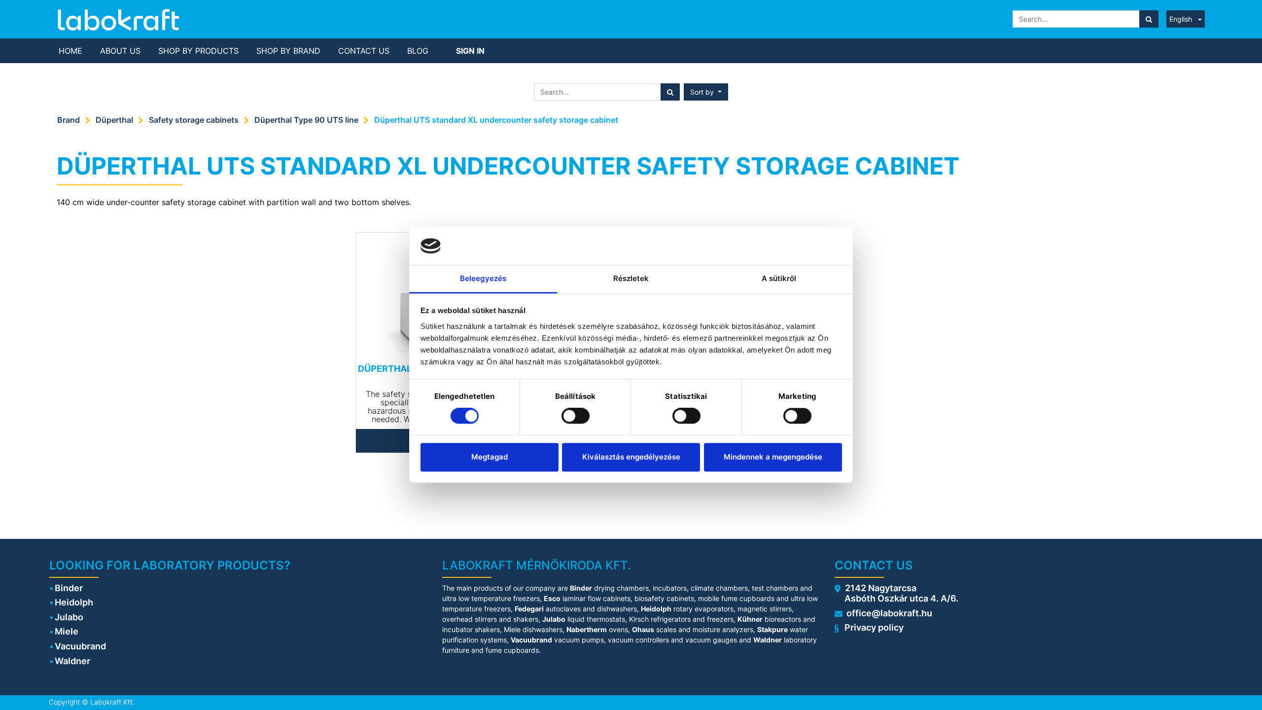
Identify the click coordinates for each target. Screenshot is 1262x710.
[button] (706, 92)
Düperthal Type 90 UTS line (306, 120)
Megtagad (489, 457)
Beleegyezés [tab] (483, 278)
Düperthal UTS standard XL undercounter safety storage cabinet (496, 120)
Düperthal (114, 120)
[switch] (575, 416)
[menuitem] (70, 51)
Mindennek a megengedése (773, 457)
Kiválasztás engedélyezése (631, 457)
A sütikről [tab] (779, 278)
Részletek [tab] (631, 278)
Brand (68, 120)
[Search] (1148, 19)
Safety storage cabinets (194, 120)
